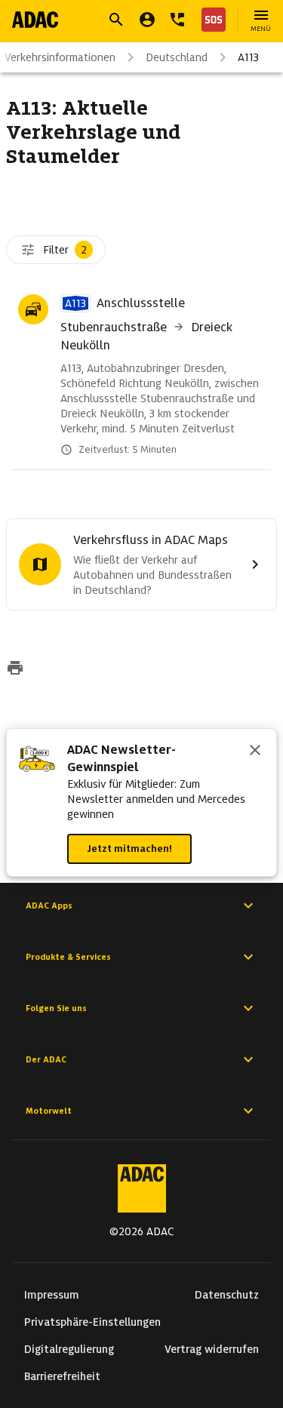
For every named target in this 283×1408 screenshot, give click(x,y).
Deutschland (177, 57)
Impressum (51, 1295)
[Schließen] (255, 751)
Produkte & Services (68, 956)
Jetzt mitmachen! (129, 848)
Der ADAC (46, 1059)
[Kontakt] (177, 20)
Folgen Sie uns (56, 1008)
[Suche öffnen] (116, 19)
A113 (248, 57)
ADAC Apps (49, 905)
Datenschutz (227, 1295)
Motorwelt (49, 1110)
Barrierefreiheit (62, 1376)
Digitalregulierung (69, 1349)
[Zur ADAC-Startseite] (35, 20)
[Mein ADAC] (147, 20)
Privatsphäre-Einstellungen (92, 1322)
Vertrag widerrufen (212, 1349)
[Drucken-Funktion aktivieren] (15, 669)
